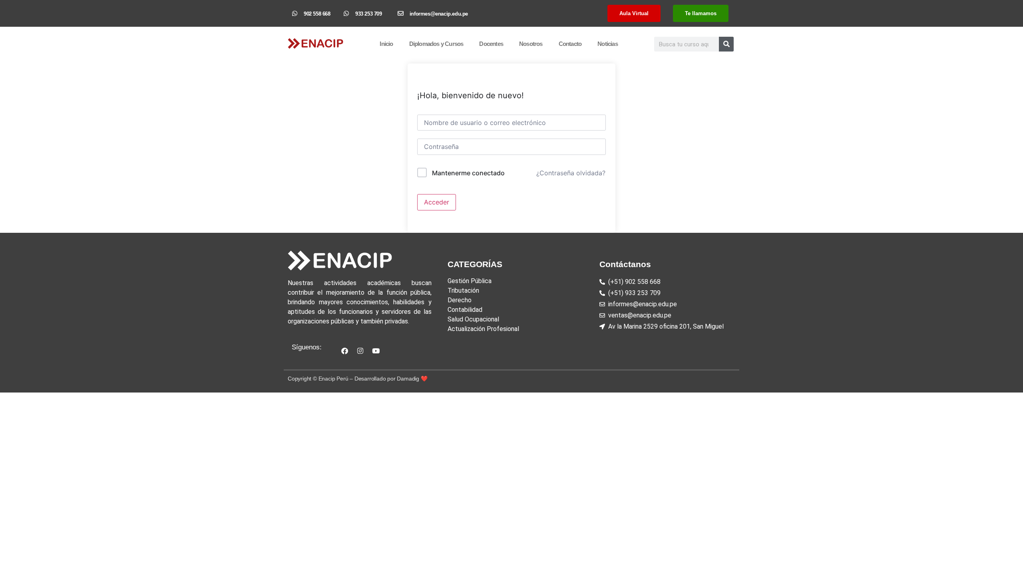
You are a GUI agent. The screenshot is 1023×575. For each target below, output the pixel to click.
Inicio (386, 43)
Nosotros (531, 43)
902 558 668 (317, 14)
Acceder (436, 202)
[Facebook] (344, 350)
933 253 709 (368, 14)
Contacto (570, 43)
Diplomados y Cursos (436, 43)
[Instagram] (360, 350)
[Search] (726, 44)
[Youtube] (375, 350)
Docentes (491, 43)
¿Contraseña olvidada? (570, 173)
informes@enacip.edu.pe (439, 14)
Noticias (607, 43)
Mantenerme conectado (468, 173)
